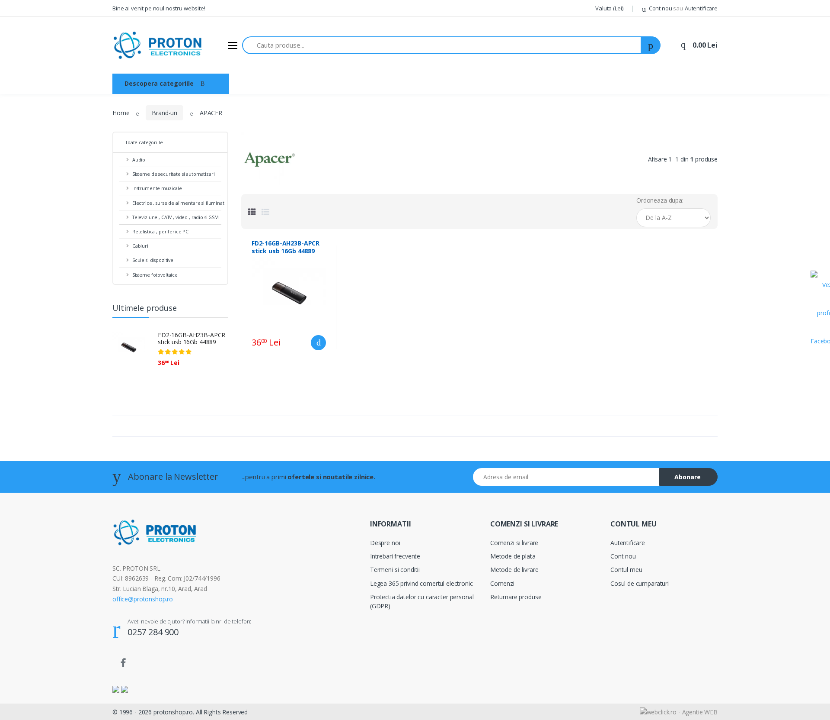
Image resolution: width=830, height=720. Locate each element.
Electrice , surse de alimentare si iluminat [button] (58, 107)
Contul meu (626, 569)
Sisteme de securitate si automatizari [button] (46, 69)
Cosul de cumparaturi (639, 583)
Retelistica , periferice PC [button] (47, 150)
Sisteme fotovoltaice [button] (42, 194)
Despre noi (291, 83)
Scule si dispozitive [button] (39, 180)
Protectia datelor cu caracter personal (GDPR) (422, 601)
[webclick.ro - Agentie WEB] (679, 711)
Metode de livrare (514, 569)
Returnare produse (516, 597)
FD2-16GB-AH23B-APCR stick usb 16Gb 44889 (191, 338)
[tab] (252, 212)
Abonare (687, 477)
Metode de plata (513, 556)
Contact (375, 83)
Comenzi (502, 583)
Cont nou (623, 556)
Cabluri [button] (23, 165)
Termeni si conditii (395, 569)
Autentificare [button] (701, 8)
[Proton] (158, 45)
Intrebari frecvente (395, 556)
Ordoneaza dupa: (659, 200)
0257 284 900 (153, 632)
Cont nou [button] (665, 8)
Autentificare (627, 543)
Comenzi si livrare (514, 543)
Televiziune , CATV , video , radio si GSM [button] (61, 131)
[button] (609, 8)
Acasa (251, 83)
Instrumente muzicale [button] (43, 88)
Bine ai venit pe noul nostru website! (158, 8)
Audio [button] (21, 50)
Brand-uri (335, 83)
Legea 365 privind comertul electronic (421, 583)
